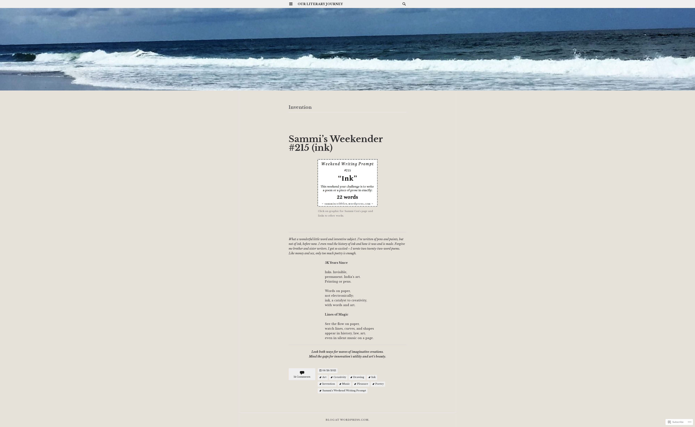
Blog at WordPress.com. (347, 419)
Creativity (340, 377)
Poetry (379, 384)
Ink (373, 377)
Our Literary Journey (320, 4)
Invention (328, 384)
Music (346, 384)
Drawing (358, 377)
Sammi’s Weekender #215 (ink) (336, 143)
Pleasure (362, 384)
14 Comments (302, 376)
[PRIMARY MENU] (291, 4)
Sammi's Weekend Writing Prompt (344, 390)
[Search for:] (403, 4)
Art (324, 377)
